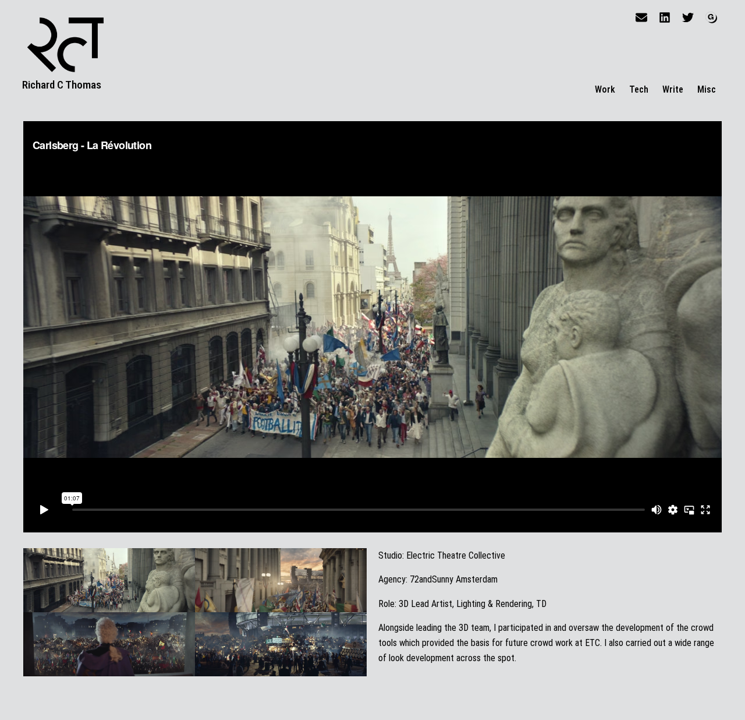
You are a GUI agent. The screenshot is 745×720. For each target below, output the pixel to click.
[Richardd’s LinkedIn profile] (664, 17)
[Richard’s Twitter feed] (688, 17)
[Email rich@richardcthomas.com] (641, 17)
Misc (706, 89)
